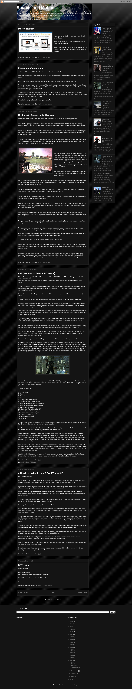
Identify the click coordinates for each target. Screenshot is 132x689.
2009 (71, 679)
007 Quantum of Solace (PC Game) (36, 273)
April (72, 676)
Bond (27, 462)
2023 (71, 629)
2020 (71, 637)
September (74, 671)
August (73, 673)
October (74, 665)
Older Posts (82, 593)
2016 (71, 647)
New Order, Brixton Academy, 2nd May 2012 (107, 189)
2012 (71, 658)
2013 (71, 655)
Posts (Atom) (57, 599)
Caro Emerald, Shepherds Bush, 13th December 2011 (107, 139)
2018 (71, 642)
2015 (71, 650)
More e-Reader (26, 28)
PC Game (33, 462)
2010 (71, 663)
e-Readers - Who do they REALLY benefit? (40, 473)
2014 (71, 652)
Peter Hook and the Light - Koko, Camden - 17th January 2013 (107, 30)
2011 (71, 660)
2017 (71, 645)
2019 (71, 639)
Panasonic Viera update (30, 68)
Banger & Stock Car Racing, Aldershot (107, 103)
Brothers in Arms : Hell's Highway (36, 115)
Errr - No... (23, 565)
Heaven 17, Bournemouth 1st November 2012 (107, 66)
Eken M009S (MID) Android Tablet (106, 49)
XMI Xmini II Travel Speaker (107, 120)
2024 (71, 626)
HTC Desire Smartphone (102, 173)
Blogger (76, 685)
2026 (71, 621)
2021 (71, 634)
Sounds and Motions (37, 7)
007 (24, 462)
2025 (71, 624)
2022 (71, 631)
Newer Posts (23, 593)
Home (53, 593)
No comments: (47, 57)
